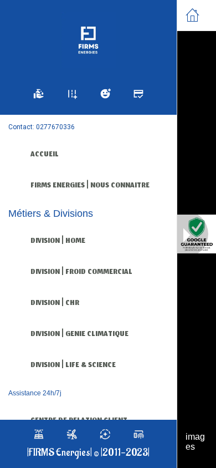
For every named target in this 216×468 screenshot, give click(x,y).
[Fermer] (192, 15)
